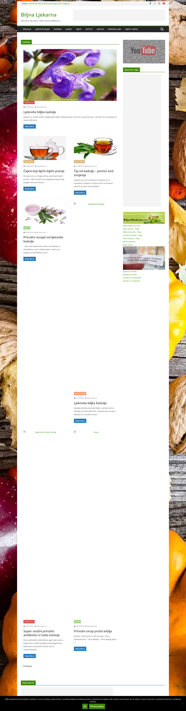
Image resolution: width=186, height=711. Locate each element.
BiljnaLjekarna (42, 107)
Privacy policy (97, 706)
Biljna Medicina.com (131, 225)
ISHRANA (57, 29)
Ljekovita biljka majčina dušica (41, 3)
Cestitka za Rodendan (132, 278)
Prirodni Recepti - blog (132, 235)
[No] (183, 703)
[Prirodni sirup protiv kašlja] (95, 525)
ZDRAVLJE (27, 29)
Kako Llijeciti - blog (131, 229)
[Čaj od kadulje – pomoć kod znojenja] (95, 148)
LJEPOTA (100, 29)
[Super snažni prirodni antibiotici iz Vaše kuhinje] (44, 525)
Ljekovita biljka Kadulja (90, 403)
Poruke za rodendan (131, 281)
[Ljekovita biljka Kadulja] (95, 297)
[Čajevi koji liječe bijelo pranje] (44, 148)
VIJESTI (79, 29)
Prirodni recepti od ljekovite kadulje (43, 239)
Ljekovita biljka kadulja (39, 112)
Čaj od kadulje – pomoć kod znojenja (93, 173)
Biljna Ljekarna (39, 14)
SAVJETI (69, 29)
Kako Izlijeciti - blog (131, 238)
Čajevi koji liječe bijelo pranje (44, 171)
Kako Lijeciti (128, 245)
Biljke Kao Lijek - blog (132, 232)
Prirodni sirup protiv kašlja (93, 631)
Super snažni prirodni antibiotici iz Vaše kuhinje (41, 633)
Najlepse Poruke (130, 274)
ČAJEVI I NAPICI (131, 29)
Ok (85, 706)
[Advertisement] (119, 15)
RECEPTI (89, 29)
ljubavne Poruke (130, 271)
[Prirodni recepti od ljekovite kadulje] (44, 214)
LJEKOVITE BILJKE (42, 29)
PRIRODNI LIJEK (114, 29)
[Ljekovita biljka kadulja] (70, 75)
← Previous (26, 666)
